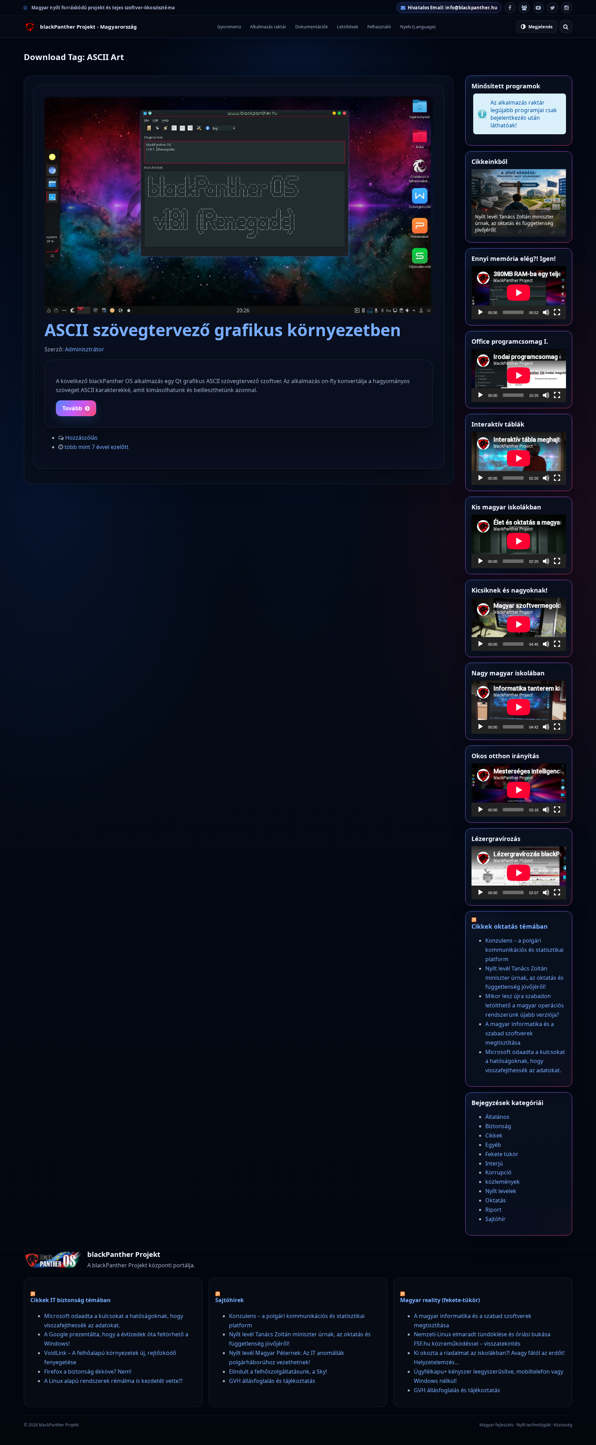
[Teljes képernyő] (557, 312)
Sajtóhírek (229, 1300)
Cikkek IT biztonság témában (70, 1300)
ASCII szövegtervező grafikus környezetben (222, 330)
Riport (493, 1209)
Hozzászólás (81, 437)
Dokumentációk (311, 27)
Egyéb (493, 1145)
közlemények (502, 1181)
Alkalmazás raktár (268, 27)
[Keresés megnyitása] (566, 26)
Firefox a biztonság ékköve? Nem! (87, 1371)
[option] (518, 202)
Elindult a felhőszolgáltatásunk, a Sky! (278, 1371)
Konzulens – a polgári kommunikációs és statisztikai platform (524, 950)
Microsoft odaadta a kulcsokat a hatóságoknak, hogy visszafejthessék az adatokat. (525, 1061)
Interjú (494, 1163)
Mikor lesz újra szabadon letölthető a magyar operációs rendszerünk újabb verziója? (524, 1005)
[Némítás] (546, 312)
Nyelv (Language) (418, 27)
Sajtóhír (495, 1219)
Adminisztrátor (84, 349)
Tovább (72, 408)
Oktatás (495, 1200)
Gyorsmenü (229, 27)
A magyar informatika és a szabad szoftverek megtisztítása (519, 1033)
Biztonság (498, 1126)
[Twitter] (552, 7)
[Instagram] (566, 7)
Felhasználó (379, 27)
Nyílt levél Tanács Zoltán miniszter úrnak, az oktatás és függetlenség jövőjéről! (514, 223)
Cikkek (494, 1135)
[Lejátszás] (480, 312)
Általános (497, 1117)
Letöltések (347, 27)
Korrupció (498, 1172)
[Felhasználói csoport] (524, 7)
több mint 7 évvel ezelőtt (96, 447)
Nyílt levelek (500, 1191)
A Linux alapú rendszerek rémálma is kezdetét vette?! (113, 1381)
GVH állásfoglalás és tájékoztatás (272, 1381)
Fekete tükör (501, 1154)
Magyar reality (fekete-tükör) (440, 1300)
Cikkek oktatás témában (509, 926)
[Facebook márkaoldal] (510, 7)
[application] (518, 292)
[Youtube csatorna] (538, 7)
